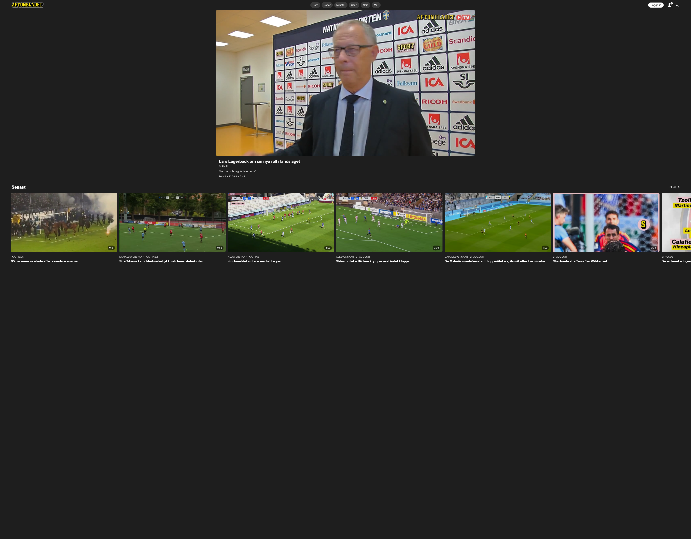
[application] (345, 83)
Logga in (656, 5)
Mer (376, 4)
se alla (674, 187)
